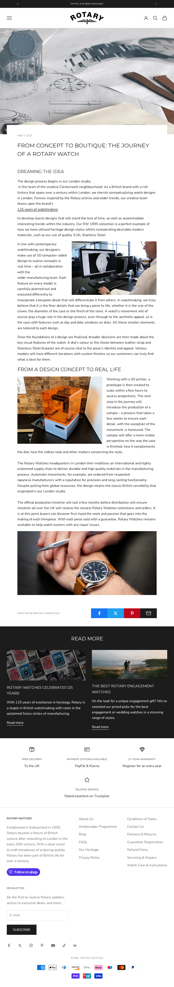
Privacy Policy (89, 857)
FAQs (83, 842)
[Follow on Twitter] (20, 945)
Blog (82, 834)
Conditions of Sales (142, 819)
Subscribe (21, 930)
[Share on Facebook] (99, 613)
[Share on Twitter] (116, 613)
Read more (15, 722)
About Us (86, 819)
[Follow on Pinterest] (42, 945)
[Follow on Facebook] (9, 945)
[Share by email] (148, 613)
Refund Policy (137, 849)
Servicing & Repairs (142, 857)
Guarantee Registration (145, 842)
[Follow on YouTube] (53, 945)
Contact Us (135, 826)
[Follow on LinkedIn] (75, 945)
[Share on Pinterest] (132, 613)
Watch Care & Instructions (147, 865)
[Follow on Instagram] (31, 945)
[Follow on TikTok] (64, 945)
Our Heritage (89, 849)
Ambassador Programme (98, 826)
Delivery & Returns (141, 834)
